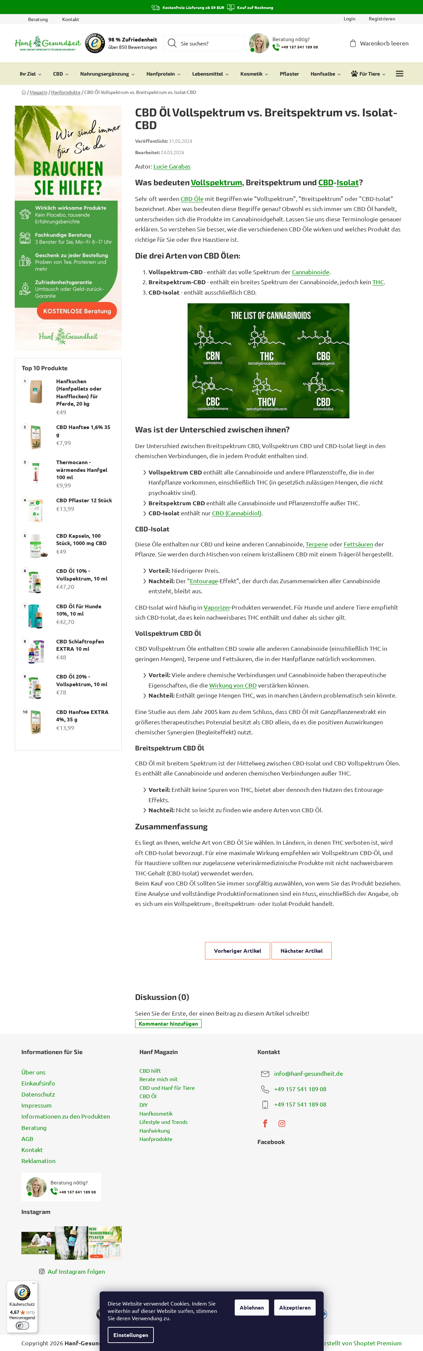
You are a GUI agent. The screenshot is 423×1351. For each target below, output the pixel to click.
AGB (27, 1138)
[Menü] (34, 1285)
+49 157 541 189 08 (300, 1088)
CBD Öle (192, 198)
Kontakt (70, 19)
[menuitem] (30, 73)
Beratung (38, 19)
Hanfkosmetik (156, 1114)
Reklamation (38, 1160)
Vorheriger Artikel (237, 950)
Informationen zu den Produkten (65, 1116)
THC (378, 281)
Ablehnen (252, 1307)
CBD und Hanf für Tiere (167, 1088)
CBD (325, 182)
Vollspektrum (216, 182)
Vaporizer (217, 607)
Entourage (204, 580)
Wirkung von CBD (233, 685)
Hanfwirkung (154, 1131)
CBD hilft (150, 1071)
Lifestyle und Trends (163, 1122)
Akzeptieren (295, 1307)
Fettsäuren (358, 543)
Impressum (36, 1105)
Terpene (317, 543)
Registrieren (382, 18)
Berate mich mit (158, 1079)
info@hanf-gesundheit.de (308, 1072)
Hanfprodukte (156, 1139)
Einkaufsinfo (38, 1082)
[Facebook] (265, 1123)
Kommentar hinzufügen (168, 1023)
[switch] (22, 1326)
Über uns (33, 1071)
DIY (143, 1105)
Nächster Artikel (302, 950)
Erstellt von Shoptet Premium (361, 1342)
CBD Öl (147, 1096)
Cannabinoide (310, 271)
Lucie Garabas (172, 166)
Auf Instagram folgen (76, 1271)
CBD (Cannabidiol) (236, 512)
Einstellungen (130, 1334)
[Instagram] (282, 1123)
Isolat (348, 182)
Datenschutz (38, 1094)
